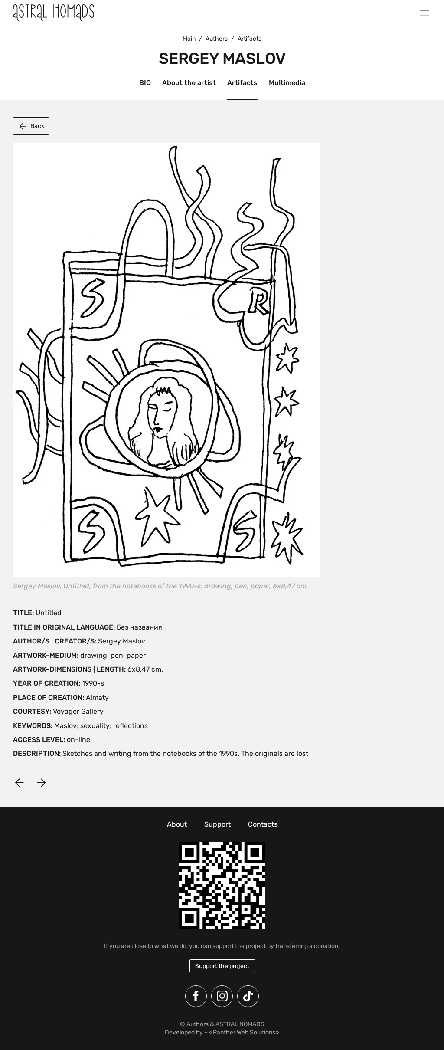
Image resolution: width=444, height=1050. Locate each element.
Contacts (263, 824)
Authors (217, 39)
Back (37, 126)
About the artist (189, 83)
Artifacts (242, 83)
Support (217, 824)
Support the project (222, 966)
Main (189, 39)
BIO (145, 83)
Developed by (184, 1032)
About (177, 824)
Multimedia (287, 83)
